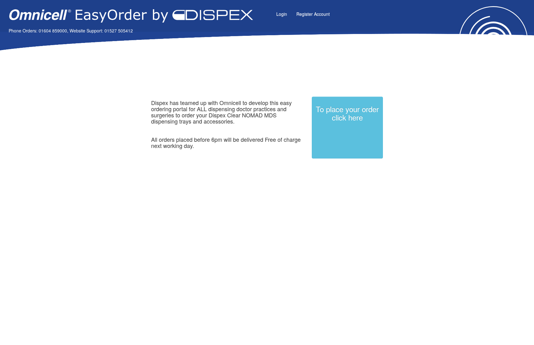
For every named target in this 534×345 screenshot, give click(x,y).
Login (281, 14)
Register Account (313, 14)
